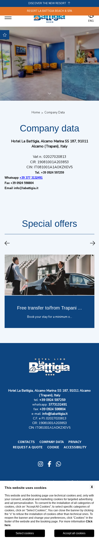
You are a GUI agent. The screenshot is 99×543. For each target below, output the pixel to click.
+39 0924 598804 (22, 183)
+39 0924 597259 (52, 172)
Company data (54, 112)
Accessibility (75, 447)
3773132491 (58, 404)
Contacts (26, 442)
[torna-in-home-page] (49, 16)
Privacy (74, 442)
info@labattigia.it (26, 188)
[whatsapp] (58, 464)
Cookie (53, 447)
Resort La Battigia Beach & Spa (49, 11)
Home (36, 112)
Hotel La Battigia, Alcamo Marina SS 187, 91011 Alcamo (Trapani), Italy (49, 392)
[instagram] (40, 464)
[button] (7, 243)
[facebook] (49, 464)
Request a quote (28, 447)
